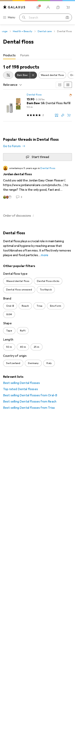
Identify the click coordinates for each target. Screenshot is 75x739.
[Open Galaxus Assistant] (58, 7)
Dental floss (34, 94)
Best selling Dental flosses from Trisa (29, 408)
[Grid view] (60, 85)
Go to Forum (12, 146)
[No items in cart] (68, 7)
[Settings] (38, 7)
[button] (70, 95)
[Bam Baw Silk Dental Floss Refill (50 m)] (37, 105)
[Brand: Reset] (33, 75)
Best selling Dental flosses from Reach (29, 401)
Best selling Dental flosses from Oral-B (30, 395)
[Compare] (56, 115)
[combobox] (8, 75)
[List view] (68, 85)
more (44, 255)
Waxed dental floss (52, 75)
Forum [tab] (24, 55)
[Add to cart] (69, 115)
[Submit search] (23, 17)
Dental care (45, 31)
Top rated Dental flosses (20, 389)
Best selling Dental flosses (21, 383)
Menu (11, 17)
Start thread (40, 157)
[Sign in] (48, 7)
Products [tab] (9, 55)
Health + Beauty (22, 31)
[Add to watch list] (63, 115)
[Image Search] (67, 17)
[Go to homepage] (14, 7)
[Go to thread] (37, 182)
